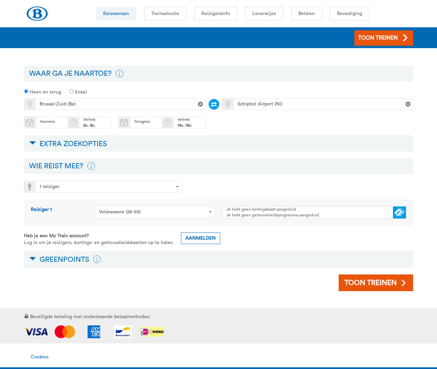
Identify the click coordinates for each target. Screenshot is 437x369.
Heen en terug (44, 92)
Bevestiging (349, 13)
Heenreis (47, 122)
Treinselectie (165, 13)
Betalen (306, 13)
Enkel (80, 92)
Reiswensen (116, 13)
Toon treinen (370, 282)
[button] (119, 74)
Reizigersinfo (215, 13)
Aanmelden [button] (200, 238)
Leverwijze (264, 13)
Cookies (39, 357)
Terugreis (142, 122)
